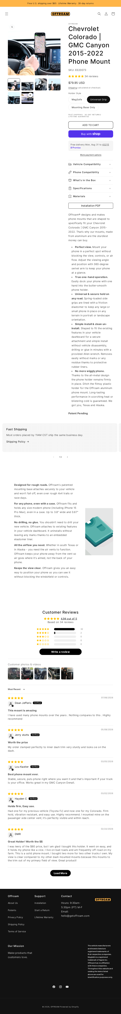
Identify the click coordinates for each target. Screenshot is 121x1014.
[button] (6, 13)
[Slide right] (67, 457)
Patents (12, 910)
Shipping (72, 87)
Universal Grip (98, 99)
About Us (13, 903)
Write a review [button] (60, 651)
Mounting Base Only (83, 107)
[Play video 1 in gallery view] (27, 98)
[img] (15, 698)
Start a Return (42, 910)
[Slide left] (53, 457)
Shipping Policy (16, 441)
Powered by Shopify (69, 1007)
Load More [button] (60, 873)
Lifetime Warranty (44, 917)
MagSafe (77, 99)
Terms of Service (17, 931)
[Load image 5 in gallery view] (14, 98)
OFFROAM (55, 1007)
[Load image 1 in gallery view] (14, 84)
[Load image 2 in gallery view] (27, 84)
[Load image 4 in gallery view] (54, 84)
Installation (40, 903)
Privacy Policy (15, 917)
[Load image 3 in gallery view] (41, 84)
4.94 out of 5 (69, 618)
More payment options (90, 155)
